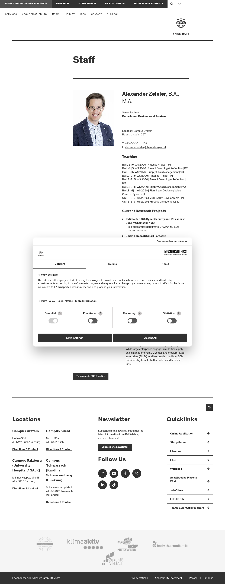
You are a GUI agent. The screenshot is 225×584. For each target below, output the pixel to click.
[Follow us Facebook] (125, 474)
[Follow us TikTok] (114, 486)
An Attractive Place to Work (183, 479)
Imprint (208, 578)
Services (12, 14)
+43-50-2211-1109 (136, 143)
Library (70, 14)
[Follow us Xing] (136, 474)
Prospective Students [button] (148, 4)
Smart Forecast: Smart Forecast (146, 236)
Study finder (178, 442)
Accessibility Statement (168, 578)
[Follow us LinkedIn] (102, 486)
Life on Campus (115, 4)
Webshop (176, 469)
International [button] (87, 4)
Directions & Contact (25, 449)
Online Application (181, 433)
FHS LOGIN (113, 14)
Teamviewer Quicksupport (187, 508)
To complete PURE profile (90, 376)
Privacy (193, 578)
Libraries (175, 451)
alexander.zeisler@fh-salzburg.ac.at (145, 147)
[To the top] (209, 407)
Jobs (83, 14)
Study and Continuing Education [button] (25, 4)
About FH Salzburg (35, 14)
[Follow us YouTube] (114, 474)
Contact (96, 14)
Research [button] (62, 4)
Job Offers (176, 490)
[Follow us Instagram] (102, 474)
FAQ (173, 460)
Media (56, 14)
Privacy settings (139, 578)
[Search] (171, 4)
